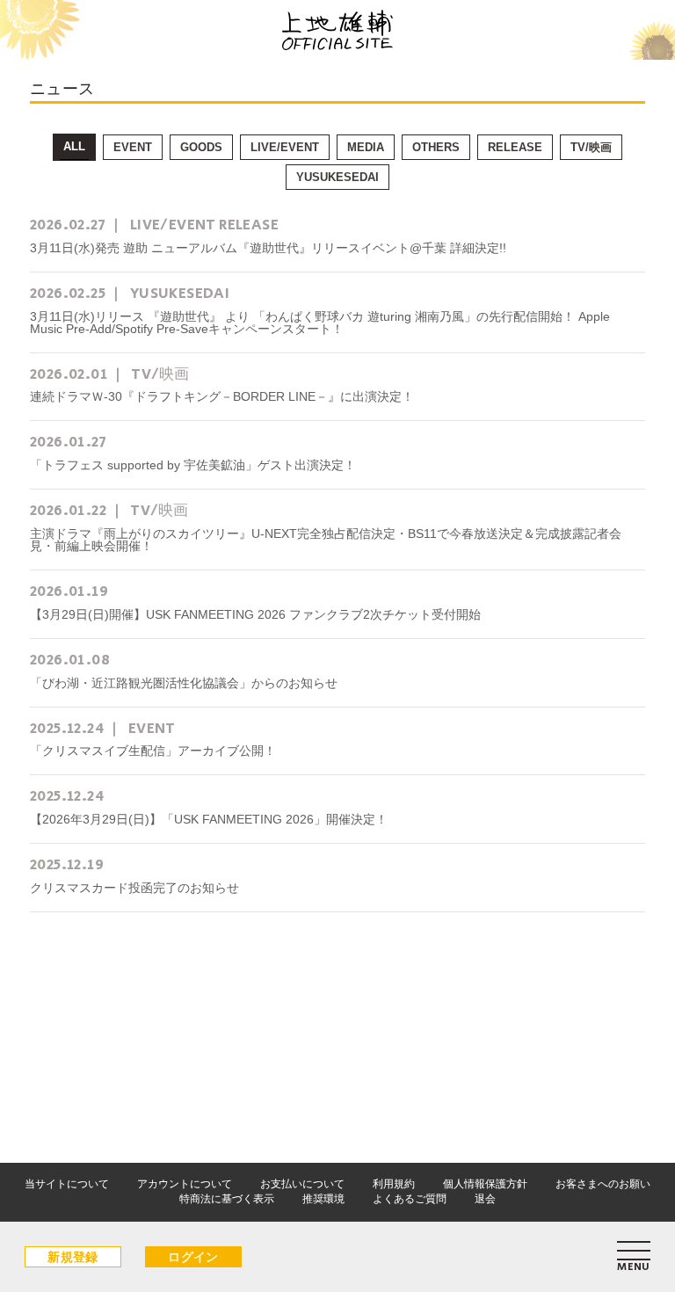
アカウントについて (184, 1184)
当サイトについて (67, 1184)
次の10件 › (545, 1005)
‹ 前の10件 (131, 1005)
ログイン (193, 1257)
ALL (74, 146)
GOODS (201, 147)
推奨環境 (323, 1199)
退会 (485, 1199)
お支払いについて (302, 1184)
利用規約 (394, 1184)
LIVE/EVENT (284, 147)
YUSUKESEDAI (337, 177)
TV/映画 (591, 147)
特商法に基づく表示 (226, 1199)
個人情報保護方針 (485, 1184)
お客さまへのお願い (602, 1184)
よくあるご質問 (409, 1199)
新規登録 (72, 1257)
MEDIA (365, 147)
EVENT (132, 147)
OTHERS (436, 147)
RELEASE (515, 147)
